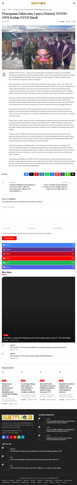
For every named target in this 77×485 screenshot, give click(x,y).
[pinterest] (11, 437)
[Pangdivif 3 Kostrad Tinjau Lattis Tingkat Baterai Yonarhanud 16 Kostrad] (41, 438)
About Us (4, 480)
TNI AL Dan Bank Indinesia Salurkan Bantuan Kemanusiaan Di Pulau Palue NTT (34, 459)
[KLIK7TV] (18, 417)
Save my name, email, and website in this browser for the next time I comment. (27, 233)
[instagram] (7, 437)
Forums (33, 482)
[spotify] (19, 437)
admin (7, 340)
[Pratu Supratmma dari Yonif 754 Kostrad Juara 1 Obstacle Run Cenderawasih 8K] (41, 421)
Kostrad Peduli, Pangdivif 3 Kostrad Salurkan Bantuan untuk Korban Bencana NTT (47, 388)
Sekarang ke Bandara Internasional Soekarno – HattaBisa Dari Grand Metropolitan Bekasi (10, 390)
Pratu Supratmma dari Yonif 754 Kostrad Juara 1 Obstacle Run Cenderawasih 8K (28, 388)
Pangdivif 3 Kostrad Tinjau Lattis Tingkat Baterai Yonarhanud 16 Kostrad (66, 388)
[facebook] (3, 437)
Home (3, 9)
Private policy (49, 480)
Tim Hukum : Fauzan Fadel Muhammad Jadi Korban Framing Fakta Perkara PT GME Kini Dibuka (36, 338)
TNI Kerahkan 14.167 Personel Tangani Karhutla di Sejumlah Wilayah (31, 356)
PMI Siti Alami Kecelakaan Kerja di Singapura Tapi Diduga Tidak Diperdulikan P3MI (36, 451)
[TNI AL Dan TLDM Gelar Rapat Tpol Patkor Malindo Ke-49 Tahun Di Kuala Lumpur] (5, 467)
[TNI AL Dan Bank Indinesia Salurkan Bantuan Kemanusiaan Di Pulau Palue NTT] (5, 458)
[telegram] (22, 437)
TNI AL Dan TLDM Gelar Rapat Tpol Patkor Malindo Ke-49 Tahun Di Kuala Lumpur (35, 468)
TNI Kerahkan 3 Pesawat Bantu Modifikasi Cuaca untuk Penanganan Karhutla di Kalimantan (38, 347)
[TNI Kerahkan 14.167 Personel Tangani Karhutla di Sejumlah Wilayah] (5, 356)
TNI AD (9, 9)
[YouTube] (15, 437)
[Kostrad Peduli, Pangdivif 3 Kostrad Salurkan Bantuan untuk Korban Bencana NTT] (41, 429)
